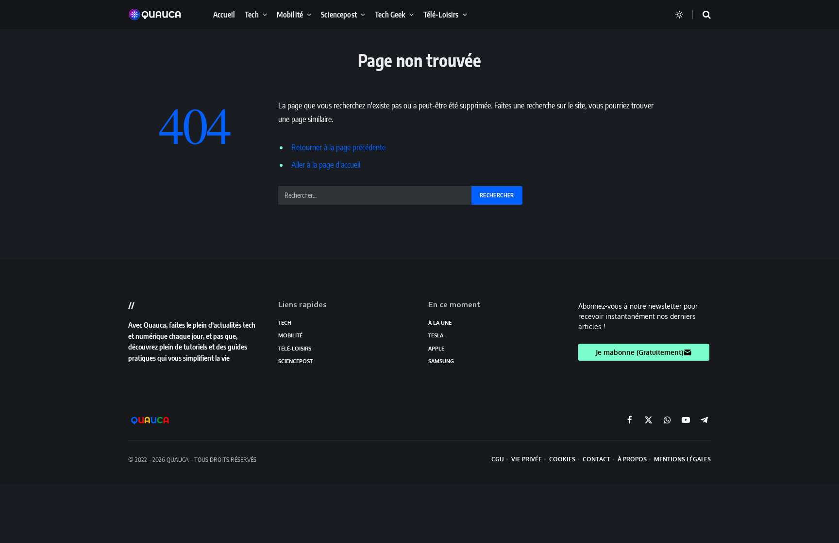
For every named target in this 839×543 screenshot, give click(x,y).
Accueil (224, 14)
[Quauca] (159, 14)
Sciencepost (339, 14)
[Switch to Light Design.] (679, 14)
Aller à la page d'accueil (325, 164)
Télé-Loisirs (441, 14)
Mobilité (290, 14)
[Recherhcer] (700, 15)
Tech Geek (390, 14)
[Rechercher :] (375, 195)
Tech (252, 14)
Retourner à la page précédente (338, 147)
